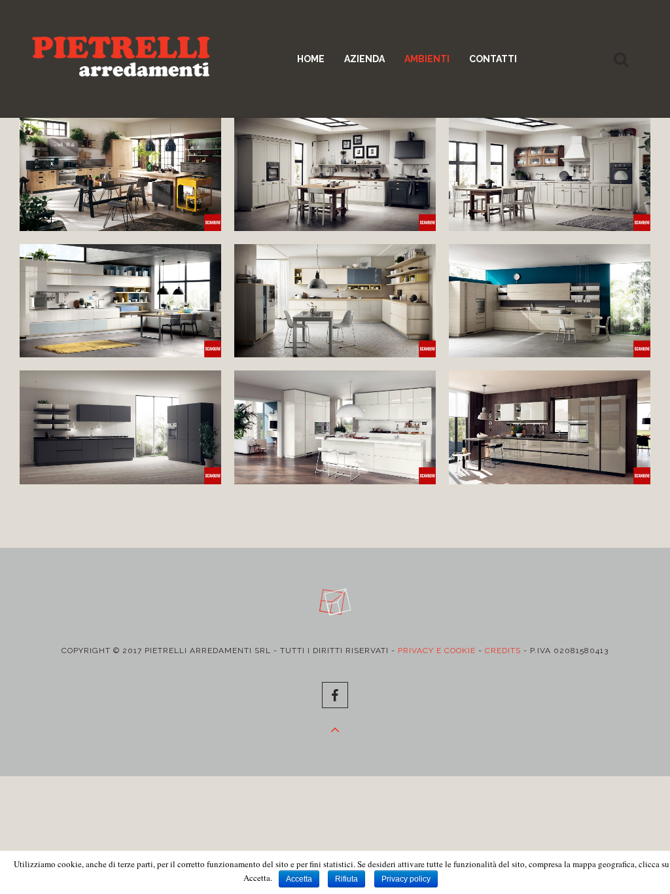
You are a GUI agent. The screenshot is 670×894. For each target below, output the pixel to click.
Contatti (493, 59)
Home (311, 59)
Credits (503, 650)
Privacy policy (406, 879)
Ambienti (427, 59)
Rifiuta (346, 879)
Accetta (299, 879)
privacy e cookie (437, 650)
